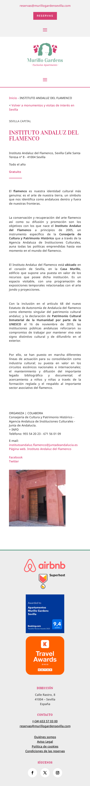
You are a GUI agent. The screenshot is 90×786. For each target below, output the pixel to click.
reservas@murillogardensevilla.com (45, 6)
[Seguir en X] (45, 772)
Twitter (14, 461)
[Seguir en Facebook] (32, 772)
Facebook (16, 457)
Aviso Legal (45, 742)
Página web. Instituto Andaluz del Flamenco (40, 449)
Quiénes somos (45, 737)
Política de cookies (45, 746)
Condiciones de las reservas (45, 751)
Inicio (13, 98)
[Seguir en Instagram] (57, 772)
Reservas (45, 15)
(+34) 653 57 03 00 (45, 721)
